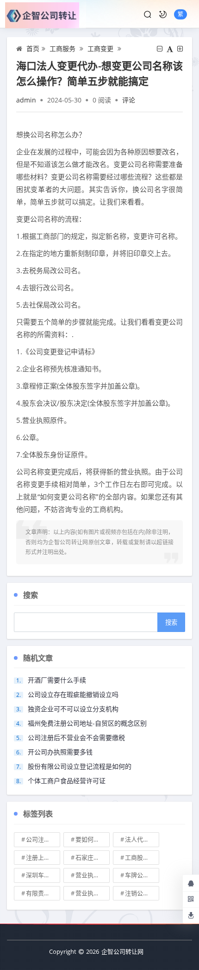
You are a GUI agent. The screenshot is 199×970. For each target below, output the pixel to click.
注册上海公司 (43, 857)
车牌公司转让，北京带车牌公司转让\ (142, 875)
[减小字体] (159, 48)
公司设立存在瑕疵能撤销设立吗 (73, 694)
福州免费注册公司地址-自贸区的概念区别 (87, 723)
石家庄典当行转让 (92, 857)
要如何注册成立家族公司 (92, 839)
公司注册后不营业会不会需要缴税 (76, 737)
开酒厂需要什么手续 (57, 680)
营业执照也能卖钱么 (92, 875)
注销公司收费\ (142, 893)
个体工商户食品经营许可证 (67, 780)
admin (26, 100)
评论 (128, 100)
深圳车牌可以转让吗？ (43, 875)
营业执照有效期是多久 (92, 893)
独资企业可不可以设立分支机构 (73, 708)
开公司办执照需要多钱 (60, 751)
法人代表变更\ (142, 839)
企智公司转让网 (122, 951)
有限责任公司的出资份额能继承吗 (43, 893)
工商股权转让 (142, 857)
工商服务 (62, 48)
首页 (32, 48)
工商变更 (100, 48)
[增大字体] (180, 48)
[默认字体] (170, 48)
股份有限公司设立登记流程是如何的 (79, 766)
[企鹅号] (191, 883)
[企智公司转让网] (45, 14)
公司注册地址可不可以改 (43, 839)
